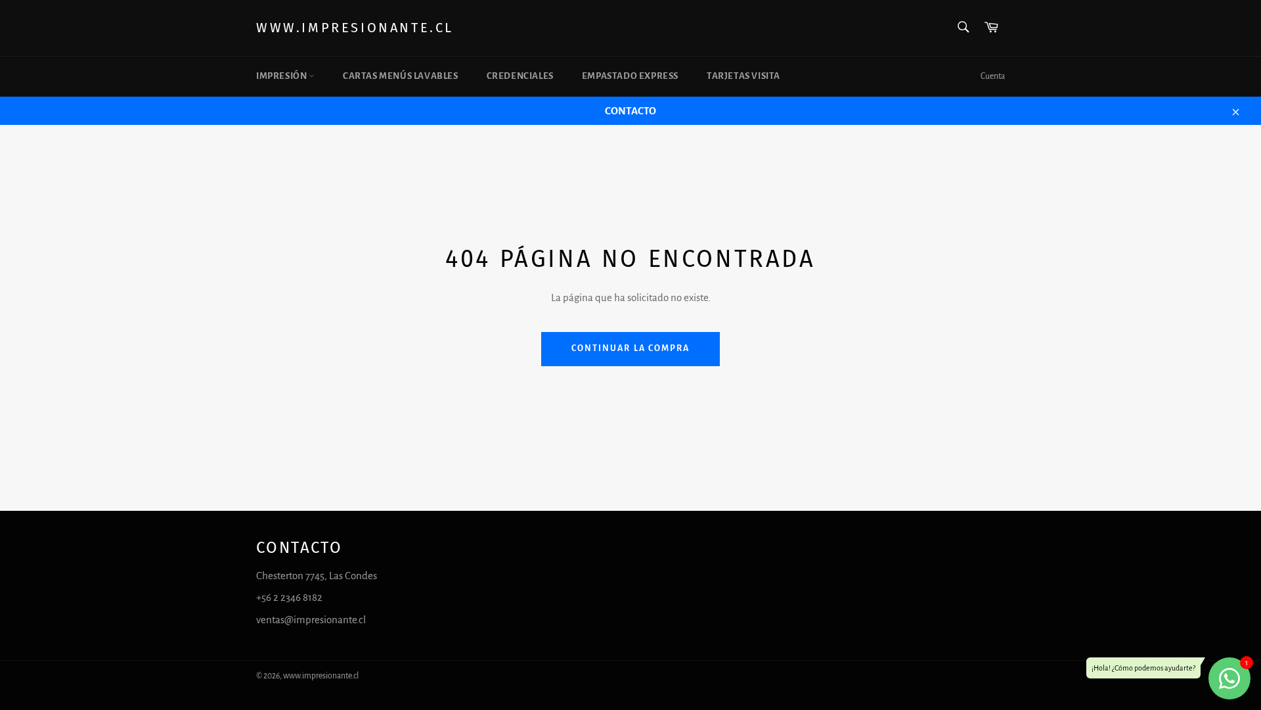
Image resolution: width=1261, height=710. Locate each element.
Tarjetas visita (743, 76)
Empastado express (630, 76)
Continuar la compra (630, 348)
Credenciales (520, 76)
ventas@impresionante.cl (311, 619)
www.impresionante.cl (355, 28)
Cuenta (993, 76)
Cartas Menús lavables (400, 76)
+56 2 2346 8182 (289, 597)
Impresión (282, 76)
